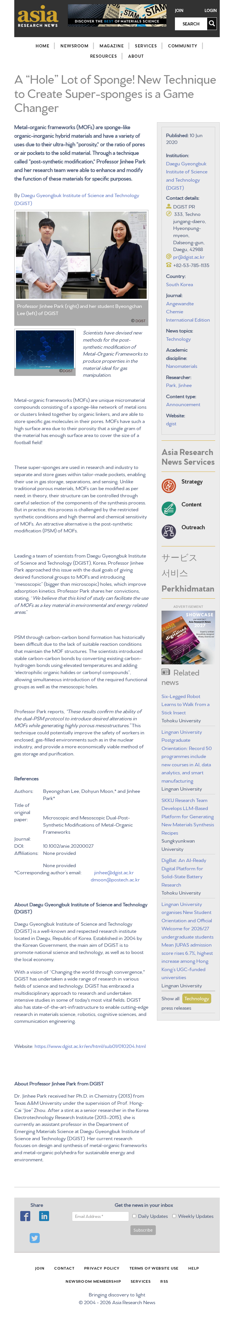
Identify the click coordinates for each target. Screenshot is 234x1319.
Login (211, 10)
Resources (103, 56)
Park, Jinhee (179, 384)
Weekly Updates (195, 1215)
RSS (164, 1281)
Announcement (183, 403)
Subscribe (143, 1230)
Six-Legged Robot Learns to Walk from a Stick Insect (185, 703)
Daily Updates (153, 1215)
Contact (64, 1268)
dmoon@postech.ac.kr (115, 879)
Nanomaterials (181, 365)
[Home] (38, 15)
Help (193, 1268)
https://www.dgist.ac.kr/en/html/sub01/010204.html (90, 1045)
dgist (171, 423)
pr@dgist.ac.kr (189, 256)
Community (182, 45)
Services (146, 45)
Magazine (112, 45)
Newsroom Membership (93, 1281)
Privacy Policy (102, 1268)
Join (179, 10)
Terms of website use (154, 1268)
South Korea (179, 283)
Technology (178, 338)
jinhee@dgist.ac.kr (114, 872)
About (136, 56)
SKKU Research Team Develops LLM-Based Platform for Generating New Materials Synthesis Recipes (188, 815)
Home (42, 45)
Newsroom (74, 45)
